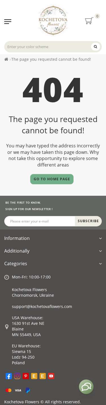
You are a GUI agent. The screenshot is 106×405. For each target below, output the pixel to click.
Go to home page (52, 179)
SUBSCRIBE (88, 221)
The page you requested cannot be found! (51, 59)
